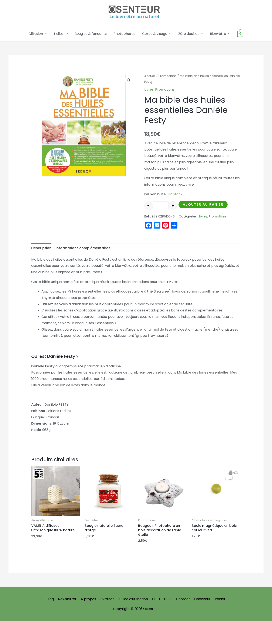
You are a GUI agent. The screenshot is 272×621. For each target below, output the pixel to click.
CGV (168, 599)
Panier (220, 599)
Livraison (107, 599)
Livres (149, 89)
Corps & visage (154, 33)
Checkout (202, 599)
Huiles (59, 33)
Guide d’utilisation (133, 599)
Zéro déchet (188, 33)
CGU (156, 599)
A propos (88, 599)
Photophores (124, 33)
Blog (50, 599)
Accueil (149, 76)
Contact (183, 599)
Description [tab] (41, 248)
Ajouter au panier (203, 204)
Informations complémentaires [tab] (83, 248)
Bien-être (218, 33)
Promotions (168, 76)
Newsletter (67, 599)
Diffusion (36, 33)
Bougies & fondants (91, 33)
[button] (129, 80)
